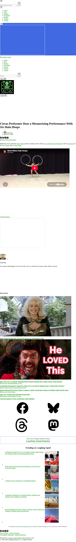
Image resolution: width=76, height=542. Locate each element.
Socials (6, 67)
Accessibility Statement (7, 535)
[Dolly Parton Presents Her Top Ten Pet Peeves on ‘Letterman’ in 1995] (35, 336)
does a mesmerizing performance (52, 143)
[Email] (8, 138)
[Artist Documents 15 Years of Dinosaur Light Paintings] (10, 396)
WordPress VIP (29, 538)
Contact (6, 70)
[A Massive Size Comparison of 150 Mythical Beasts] (52, 493)
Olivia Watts (20, 143)
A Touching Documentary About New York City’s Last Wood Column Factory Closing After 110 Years (32, 386)
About (5, 60)
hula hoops (71, 143)
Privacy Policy (4, 533)
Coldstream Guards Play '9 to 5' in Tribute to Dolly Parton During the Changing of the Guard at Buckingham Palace (24, 453)
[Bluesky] (3, 138)
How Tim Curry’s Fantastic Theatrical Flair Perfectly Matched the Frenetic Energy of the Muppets (31, 381)
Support (6, 68)
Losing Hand (17, 145)
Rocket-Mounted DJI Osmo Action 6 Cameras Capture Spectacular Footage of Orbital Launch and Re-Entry (34, 390)
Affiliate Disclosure (20, 535)
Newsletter (7, 65)
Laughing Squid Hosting (38, 441)
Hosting (6, 63)
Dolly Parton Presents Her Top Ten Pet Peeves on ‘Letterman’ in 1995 (22, 338)
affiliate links (26, 526)
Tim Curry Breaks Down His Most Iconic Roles (15, 394)
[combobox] (8, 76)
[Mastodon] (53, 431)
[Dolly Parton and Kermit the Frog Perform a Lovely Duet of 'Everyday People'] (52, 479)
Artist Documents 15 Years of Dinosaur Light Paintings (17, 399)
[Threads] (5, 138)
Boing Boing (6, 217)
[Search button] (19, 75)
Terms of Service (14, 533)
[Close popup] (1, 24)
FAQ (5, 62)
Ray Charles (5, 145)
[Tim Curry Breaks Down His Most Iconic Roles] (7, 392)
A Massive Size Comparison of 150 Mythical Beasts (20, 481)
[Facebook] (1, 138)
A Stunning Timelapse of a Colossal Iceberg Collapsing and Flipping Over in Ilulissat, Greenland (22, 496)
